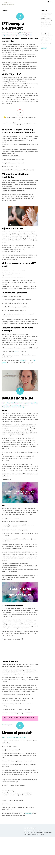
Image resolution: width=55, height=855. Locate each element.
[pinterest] (9, 827)
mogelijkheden (6, 405)
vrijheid (24, 35)
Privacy (33, 832)
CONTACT (44, 48)
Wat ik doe (27, 828)
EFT (20, 33)
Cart (29, 834)
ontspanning (5, 35)
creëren (22, 403)
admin (3, 33)
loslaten (29, 33)
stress (14, 35)
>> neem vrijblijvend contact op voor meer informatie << (18, 718)
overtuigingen (15, 405)
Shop (25, 834)
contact (16, 351)
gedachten (28, 403)
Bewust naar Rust (17, 398)
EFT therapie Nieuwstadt (13, 26)
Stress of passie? (17, 732)
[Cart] (48, 1)
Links (42, 834)
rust (11, 35)
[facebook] (5, 827)
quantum (22, 405)
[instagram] (12, 827)
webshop (23, 360)
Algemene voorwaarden (44, 832)
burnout (9, 33)
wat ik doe (28, 813)
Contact (27, 832)
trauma (19, 35)
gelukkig (34, 403)
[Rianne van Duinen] (8, 3)
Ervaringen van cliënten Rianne (33, 830)
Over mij (33, 828)
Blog (46, 830)
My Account (36, 834)
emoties (24, 33)
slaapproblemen (7, 407)
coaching (15, 33)
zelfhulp (29, 35)
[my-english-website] (15, 827)
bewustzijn (10, 403)
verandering (20, 407)
